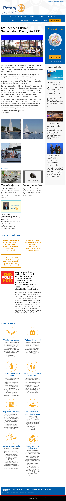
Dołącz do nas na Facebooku (57, 1)
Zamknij (34, 499)
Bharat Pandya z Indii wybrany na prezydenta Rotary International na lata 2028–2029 (11, 216)
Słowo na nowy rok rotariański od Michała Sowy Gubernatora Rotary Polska (55, 160)
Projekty (32, 16)
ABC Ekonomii (55, 49)
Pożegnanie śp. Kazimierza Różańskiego (32, 186)
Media (35, 20)
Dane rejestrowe (8, 489)
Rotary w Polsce (20, 16)
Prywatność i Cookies (32, 489)
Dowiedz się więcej (55, 61)
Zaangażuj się (55, 20)
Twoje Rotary (7, 490)
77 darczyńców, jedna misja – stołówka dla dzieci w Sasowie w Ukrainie (10, 186)
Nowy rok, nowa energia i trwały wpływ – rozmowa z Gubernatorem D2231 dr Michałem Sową (55, 88)
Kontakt (44, 20)
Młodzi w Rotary (12, 20)
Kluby (41, 16)
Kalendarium (50, 16)
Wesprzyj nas (55, 57)
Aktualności (25, 20)
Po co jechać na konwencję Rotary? (54, 124)
